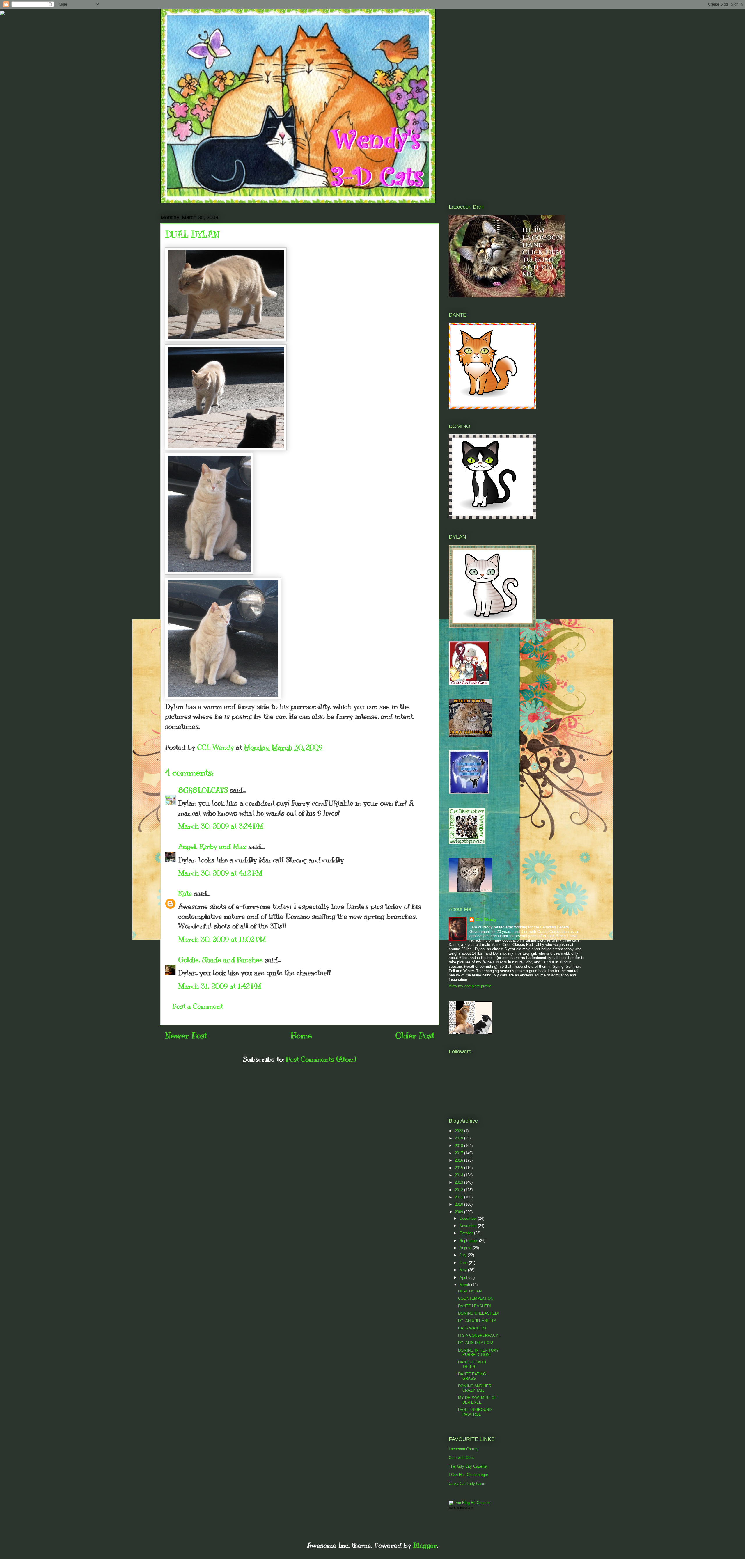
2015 (459, 1168)
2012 (459, 1190)
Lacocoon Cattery (463, 1449)
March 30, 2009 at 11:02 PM (222, 939)
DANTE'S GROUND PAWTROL (475, 1411)
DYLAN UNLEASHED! (477, 1320)
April (464, 1277)
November (469, 1226)
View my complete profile (470, 986)
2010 (459, 1204)
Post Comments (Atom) (321, 1059)
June (464, 1262)
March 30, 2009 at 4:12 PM (220, 873)
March (465, 1285)
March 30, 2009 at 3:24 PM (220, 826)
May (464, 1270)
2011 (459, 1197)
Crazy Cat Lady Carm (467, 1483)
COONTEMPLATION (475, 1298)
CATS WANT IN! (472, 1328)
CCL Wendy (485, 919)
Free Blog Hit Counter (461, 1507)
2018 (459, 1145)
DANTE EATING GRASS (472, 1376)
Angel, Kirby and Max (212, 846)
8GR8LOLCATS (203, 790)
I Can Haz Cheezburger (468, 1475)
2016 (459, 1160)
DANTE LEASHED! (474, 1306)
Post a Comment (197, 1006)
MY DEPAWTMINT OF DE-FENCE (477, 1399)
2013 (459, 1182)
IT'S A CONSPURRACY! (478, 1335)
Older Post (414, 1035)
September (469, 1240)
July (464, 1255)
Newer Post (186, 1035)
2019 (459, 1138)
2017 (459, 1153)
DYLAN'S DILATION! (475, 1342)
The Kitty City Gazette (468, 1466)
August (466, 1248)
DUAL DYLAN (470, 1291)
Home (301, 1035)
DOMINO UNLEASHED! (478, 1313)
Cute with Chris (461, 1457)
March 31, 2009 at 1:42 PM (219, 986)
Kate (185, 893)
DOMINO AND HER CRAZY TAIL (474, 1388)
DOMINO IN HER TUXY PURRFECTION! (478, 1352)
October (467, 1233)
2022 (459, 1131)
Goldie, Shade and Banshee (220, 959)
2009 (459, 1212)
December (469, 1218)
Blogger (425, 1545)
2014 (459, 1175)
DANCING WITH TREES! (472, 1364)
